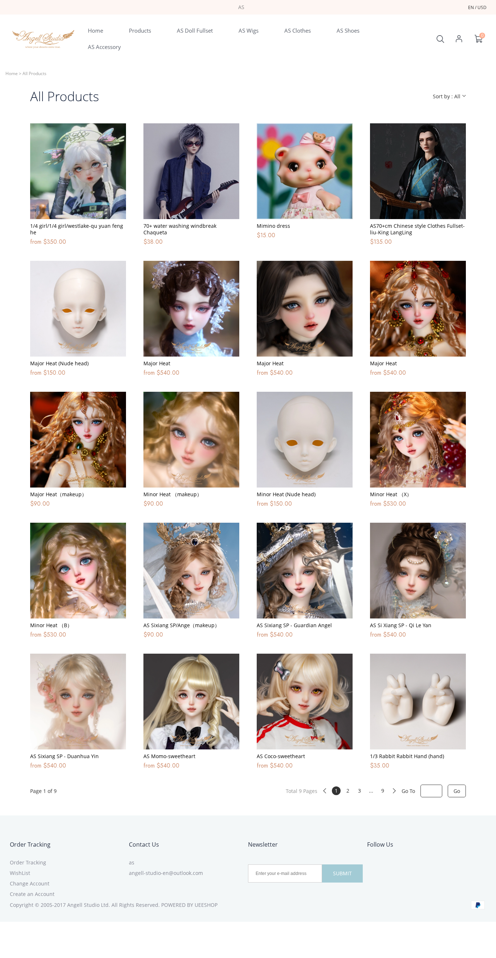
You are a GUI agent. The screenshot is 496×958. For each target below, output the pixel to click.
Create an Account (32, 894)
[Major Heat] (191, 309)
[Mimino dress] (305, 171)
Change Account (29, 883)
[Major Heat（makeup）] (78, 440)
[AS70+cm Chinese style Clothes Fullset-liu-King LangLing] (418, 171)
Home (11, 73)
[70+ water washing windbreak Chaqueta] (191, 171)
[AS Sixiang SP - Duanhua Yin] (78, 701)
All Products (34, 73)
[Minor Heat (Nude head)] (305, 440)
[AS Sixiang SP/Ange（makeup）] (191, 570)
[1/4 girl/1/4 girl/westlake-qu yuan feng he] (78, 171)
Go (457, 791)
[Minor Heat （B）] (78, 570)
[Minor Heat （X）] (418, 440)
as (131, 862)
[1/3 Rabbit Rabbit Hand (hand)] (418, 701)
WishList (20, 872)
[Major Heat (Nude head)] (78, 309)
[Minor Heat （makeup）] (191, 440)
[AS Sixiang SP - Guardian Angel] (305, 570)
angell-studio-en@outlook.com (166, 872)
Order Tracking (30, 844)
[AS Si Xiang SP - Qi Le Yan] (418, 570)
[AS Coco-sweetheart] (305, 701)
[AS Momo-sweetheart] (191, 701)
